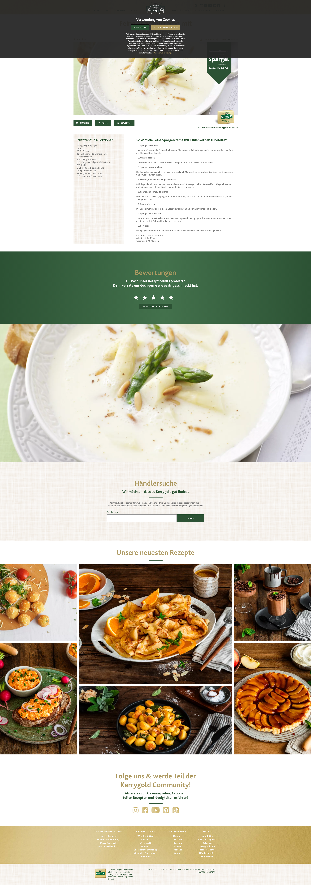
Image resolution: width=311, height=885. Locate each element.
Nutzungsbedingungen (177, 869)
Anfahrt (178, 853)
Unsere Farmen (108, 836)
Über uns (177, 836)
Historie (177, 839)
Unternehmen (177, 831)
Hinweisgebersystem (206, 872)
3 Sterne (155, 297)
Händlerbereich (207, 853)
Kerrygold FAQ (207, 846)
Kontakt (178, 849)
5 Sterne (173, 297)
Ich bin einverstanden (166, 27)
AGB (162, 869)
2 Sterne (146, 297)
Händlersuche (207, 849)
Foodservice (207, 856)
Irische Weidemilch (108, 846)
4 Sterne (164, 297)
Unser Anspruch (108, 842)
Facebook (145, 810)
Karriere (177, 842)
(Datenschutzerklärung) (162, 53)
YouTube (155, 810)
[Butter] (225, 113)
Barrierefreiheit (208, 869)
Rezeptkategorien (207, 839)
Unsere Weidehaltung (108, 839)
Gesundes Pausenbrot (145, 853)
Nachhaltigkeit (145, 831)
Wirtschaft (145, 842)
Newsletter (207, 836)
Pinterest (166, 810)
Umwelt (145, 846)
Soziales (145, 839)
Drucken (84, 123)
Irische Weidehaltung (108, 831)
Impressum (195, 869)
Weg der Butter (145, 836)
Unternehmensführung (145, 849)
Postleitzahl (112, 512)
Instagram (136, 810)
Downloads (145, 856)
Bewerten (126, 123)
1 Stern (138, 297)
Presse (177, 846)
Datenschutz (153, 869)
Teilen (105, 123)
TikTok (176, 810)
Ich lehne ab (140, 27)
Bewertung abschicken (155, 306)
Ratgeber (207, 842)
